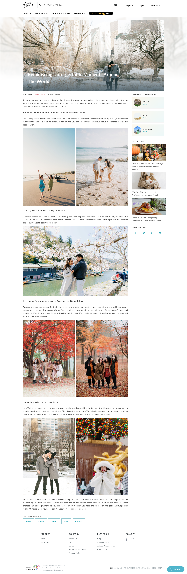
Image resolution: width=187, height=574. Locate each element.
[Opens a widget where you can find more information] (175, 569)
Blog (99, 539)
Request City (103, 542)
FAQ (71, 542)
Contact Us (102, 549)
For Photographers (61, 13)
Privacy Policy (75, 553)
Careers (72, 546)
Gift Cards (44, 542)
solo (66, 521)
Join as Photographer (106, 546)
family (28, 521)
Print (42, 539)
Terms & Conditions (77, 549)
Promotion (79, 13)
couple (41, 521)
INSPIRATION (40, 95)
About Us (73, 539)
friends (54, 521)
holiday (79, 521)
